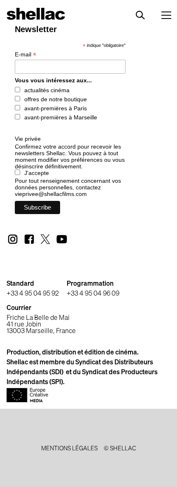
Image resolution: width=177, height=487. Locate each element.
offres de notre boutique (55, 99)
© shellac (120, 449)
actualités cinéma (47, 90)
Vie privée (28, 138)
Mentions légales (69, 449)
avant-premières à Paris (55, 108)
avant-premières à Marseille (60, 117)
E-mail (25, 54)
